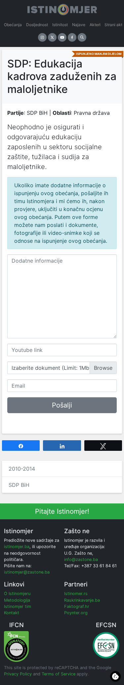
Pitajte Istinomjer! (62, 511)
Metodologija (17, 600)
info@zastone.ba (81, 559)
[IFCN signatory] (16, 646)
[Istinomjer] (62, 8)
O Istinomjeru (17, 593)
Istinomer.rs (76, 593)
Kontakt (11, 612)
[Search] (82, 37)
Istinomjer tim (17, 606)
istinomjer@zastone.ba (27, 572)
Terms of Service (58, 673)
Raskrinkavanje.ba (82, 600)
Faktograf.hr (76, 606)
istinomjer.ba (16, 546)
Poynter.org (76, 612)
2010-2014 (22, 468)
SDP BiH (19, 485)
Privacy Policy (18, 673)
